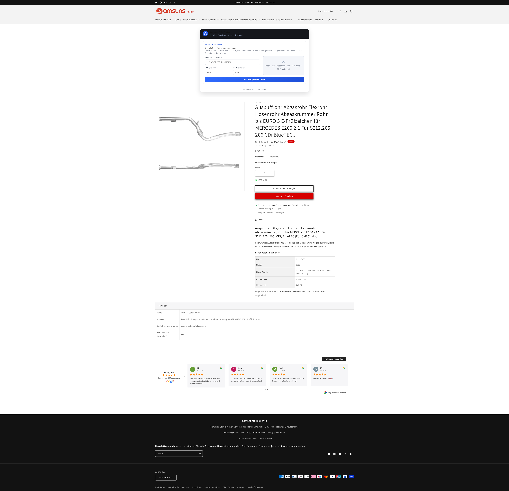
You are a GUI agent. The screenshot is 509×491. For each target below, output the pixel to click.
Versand (271, 146)
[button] (187, 20)
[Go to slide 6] (267, 389)
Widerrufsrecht (197, 487)
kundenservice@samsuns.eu (271, 432)
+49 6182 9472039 (243, 432)
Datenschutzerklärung (212, 487)
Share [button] (260, 219)
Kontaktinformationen (255, 487)
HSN (211, 68)
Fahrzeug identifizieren (254, 80)
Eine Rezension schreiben (333, 359)
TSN (239, 68)
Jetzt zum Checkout (284, 196)
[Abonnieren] (200, 453)
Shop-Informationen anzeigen (271, 212)
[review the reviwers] (221, 368)
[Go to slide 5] (265, 389)
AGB (224, 487)
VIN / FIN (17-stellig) (213, 57)
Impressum (240, 487)
